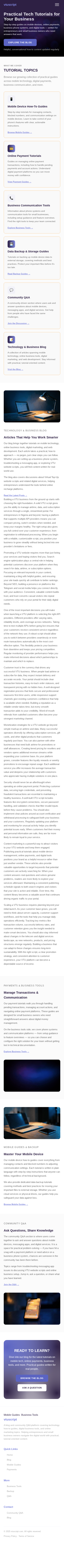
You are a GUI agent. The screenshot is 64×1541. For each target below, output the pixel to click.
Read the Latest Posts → (15, 495)
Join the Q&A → (11, 1284)
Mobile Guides (12, 1415)
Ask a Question (32, 1387)
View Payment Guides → (19, 182)
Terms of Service (26, 1536)
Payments (12, 1469)
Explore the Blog (20, 42)
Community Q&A (15, 1513)
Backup (10, 1491)
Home (10, 1455)
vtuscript (10, 4)
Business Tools (29, 1415)
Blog (9, 1460)
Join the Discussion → (18, 323)
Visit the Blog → (15, 369)
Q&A (9, 1496)
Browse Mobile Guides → (20, 132)
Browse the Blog (32, 1378)
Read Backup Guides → (19, 274)
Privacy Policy (10, 1536)
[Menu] (57, 4)
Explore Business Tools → (20, 228)
